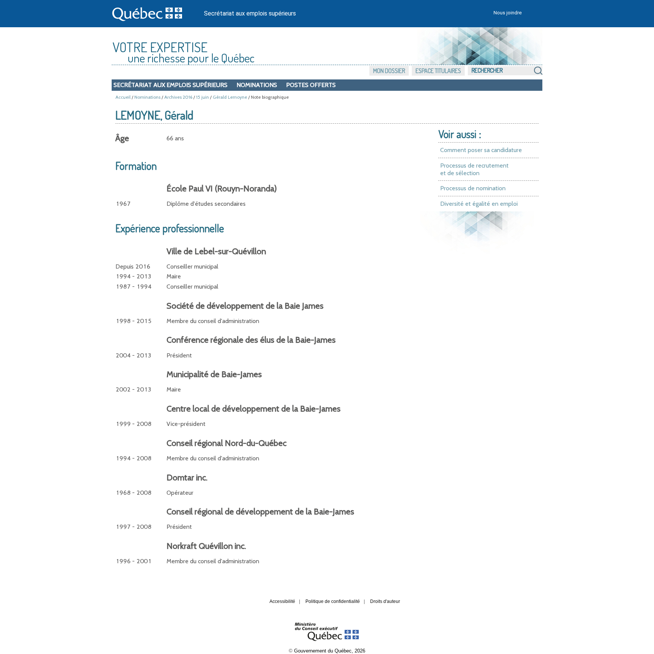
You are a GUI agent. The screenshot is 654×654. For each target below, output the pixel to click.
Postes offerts (311, 85)
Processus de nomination (473, 188)
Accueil (123, 97)
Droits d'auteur (385, 601)
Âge (122, 138)
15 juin (202, 97)
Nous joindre (508, 13)
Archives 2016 (178, 97)
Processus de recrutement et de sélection (474, 169)
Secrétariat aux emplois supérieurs (250, 13)
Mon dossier (389, 71)
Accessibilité (282, 601)
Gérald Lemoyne (230, 97)
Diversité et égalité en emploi (479, 203)
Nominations (257, 85)
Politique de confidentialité (332, 601)
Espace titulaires (438, 71)
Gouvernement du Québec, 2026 (329, 651)
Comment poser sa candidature (481, 150)
